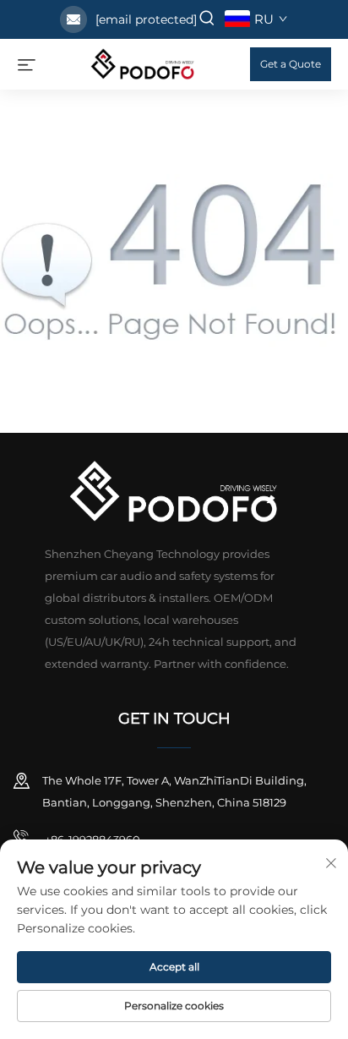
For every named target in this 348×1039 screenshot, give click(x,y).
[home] (142, 63)
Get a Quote (290, 63)
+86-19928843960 (91, 839)
